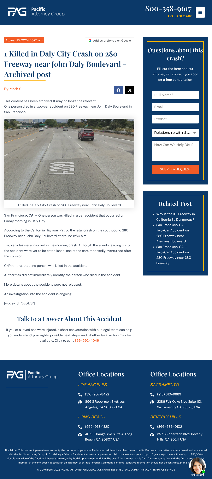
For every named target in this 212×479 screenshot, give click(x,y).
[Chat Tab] (106, 239)
